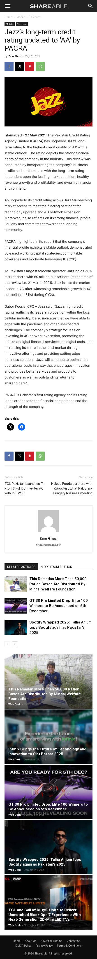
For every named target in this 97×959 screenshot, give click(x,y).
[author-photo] (48, 532)
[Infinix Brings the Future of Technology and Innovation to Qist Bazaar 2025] (48, 736)
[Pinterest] (29, 66)
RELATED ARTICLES (21, 567)
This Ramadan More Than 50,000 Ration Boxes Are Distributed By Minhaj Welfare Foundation (58, 583)
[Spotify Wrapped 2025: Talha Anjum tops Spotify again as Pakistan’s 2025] (16, 627)
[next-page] (14, 644)
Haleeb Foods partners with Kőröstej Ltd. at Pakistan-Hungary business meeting (71, 488)
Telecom (34, 17)
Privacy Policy (44, 945)
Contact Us (74, 941)
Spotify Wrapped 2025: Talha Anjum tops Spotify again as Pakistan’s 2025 (60, 627)
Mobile (20, 17)
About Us (30, 941)
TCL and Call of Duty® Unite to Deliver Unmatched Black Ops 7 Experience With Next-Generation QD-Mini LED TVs (44, 915)
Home (8, 17)
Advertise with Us (51, 941)
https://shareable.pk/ (48, 544)
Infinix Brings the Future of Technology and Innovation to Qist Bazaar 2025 (47, 751)
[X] (19, 66)
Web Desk (14, 704)
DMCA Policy (23, 945)
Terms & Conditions (69, 945)
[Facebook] (9, 66)
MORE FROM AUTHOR (56, 567)
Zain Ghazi (15, 56)
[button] (7, 6)
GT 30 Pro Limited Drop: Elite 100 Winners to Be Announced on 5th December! (58, 605)
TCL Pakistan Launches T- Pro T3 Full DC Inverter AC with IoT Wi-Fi (24, 488)
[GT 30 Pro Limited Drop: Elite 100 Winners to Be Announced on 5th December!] (16, 606)
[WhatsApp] (40, 66)
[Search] (90, 6)
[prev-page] (7, 644)
